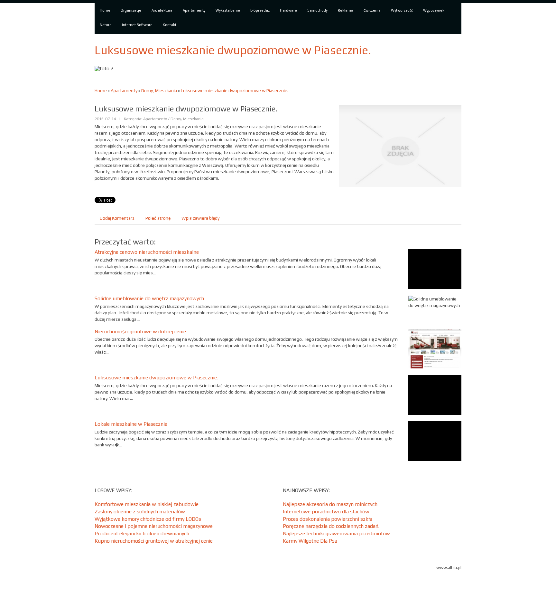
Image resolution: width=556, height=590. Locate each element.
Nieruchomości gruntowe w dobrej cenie (140, 331)
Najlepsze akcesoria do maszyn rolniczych (330, 504)
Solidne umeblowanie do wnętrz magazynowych (149, 298)
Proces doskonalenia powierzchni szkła (327, 519)
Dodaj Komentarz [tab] (117, 218)
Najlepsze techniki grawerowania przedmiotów (336, 533)
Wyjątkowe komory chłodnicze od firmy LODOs (148, 519)
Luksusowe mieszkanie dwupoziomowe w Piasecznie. (234, 90)
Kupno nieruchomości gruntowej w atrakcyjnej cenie (154, 541)
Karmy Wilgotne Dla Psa (310, 541)
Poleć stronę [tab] (158, 218)
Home (101, 90)
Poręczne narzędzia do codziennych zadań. (331, 526)
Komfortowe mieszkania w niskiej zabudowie (147, 504)
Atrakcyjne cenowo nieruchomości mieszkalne (147, 252)
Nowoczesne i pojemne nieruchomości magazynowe (154, 526)
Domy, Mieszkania (159, 90)
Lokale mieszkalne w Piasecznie (131, 424)
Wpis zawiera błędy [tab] (200, 218)
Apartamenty (124, 90)
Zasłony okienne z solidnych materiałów (140, 512)
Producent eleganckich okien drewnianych (142, 533)
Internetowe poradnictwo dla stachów (326, 512)
